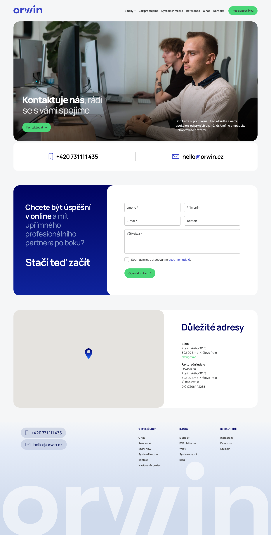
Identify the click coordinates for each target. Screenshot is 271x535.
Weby (182, 448)
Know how (144, 448)
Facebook (226, 443)
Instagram (226, 437)
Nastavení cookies (149, 465)
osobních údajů (179, 260)
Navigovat (189, 357)
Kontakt (218, 11)
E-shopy (184, 437)
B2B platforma (187, 443)
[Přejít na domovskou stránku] (29, 10)
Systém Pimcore (172, 11)
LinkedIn (225, 448)
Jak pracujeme (148, 11)
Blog (182, 460)
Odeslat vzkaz (138, 273)
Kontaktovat (34, 127)
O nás (206, 11)
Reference (193, 11)
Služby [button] (129, 11)
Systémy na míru (189, 454)
